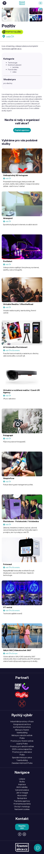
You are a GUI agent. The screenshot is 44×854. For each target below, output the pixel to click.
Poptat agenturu (22, 130)
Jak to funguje (22, 792)
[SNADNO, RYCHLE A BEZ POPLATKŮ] (22, 3)
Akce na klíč (22, 795)
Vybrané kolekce (22, 790)
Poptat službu (13, 32)
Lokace (22, 779)
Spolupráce (22, 798)
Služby (22, 781)
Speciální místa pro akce (22, 757)
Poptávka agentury (22, 801)
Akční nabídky (22, 787)
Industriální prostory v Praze (22, 721)
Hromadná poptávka (22, 803)
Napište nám (22, 827)
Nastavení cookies (22, 809)
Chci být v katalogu (22, 806)
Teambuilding (22, 760)
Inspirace (22, 784)
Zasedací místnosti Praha (22, 763)
